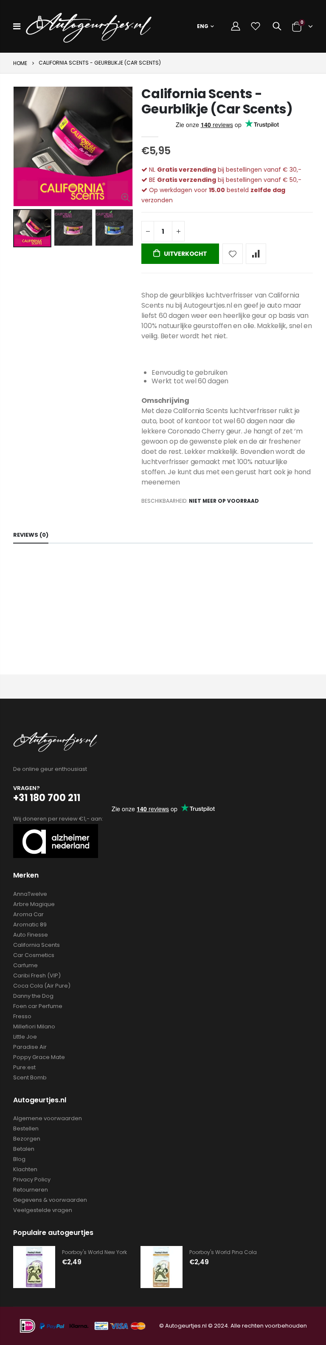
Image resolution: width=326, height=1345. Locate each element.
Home (20, 63)
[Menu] (16, 26)
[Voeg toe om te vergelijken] (256, 254)
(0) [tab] (30, 535)
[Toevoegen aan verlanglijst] (232, 254)
